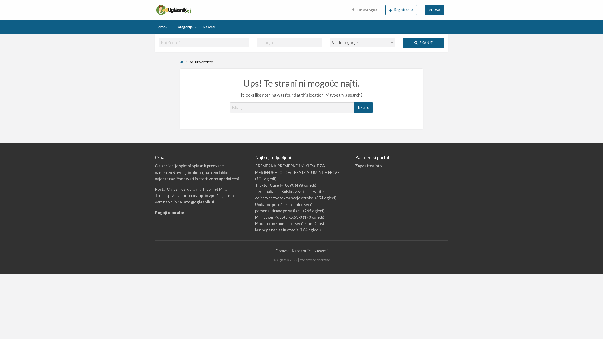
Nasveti (209, 27)
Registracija (403, 10)
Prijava (434, 10)
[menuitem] (364, 10)
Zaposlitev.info (368, 165)
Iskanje (425, 42)
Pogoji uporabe (169, 212)
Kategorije (184, 27)
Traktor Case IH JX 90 (274, 185)
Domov (161, 27)
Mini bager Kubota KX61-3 (278, 217)
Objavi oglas (367, 10)
